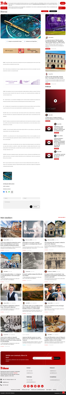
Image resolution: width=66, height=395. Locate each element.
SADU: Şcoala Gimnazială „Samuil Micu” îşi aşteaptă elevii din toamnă (54, 77)
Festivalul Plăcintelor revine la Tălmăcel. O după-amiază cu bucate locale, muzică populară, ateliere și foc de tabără (55, 339)
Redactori (52, 367)
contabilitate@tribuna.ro (55, 379)
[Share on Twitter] (6, 192)
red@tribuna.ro (6, 382)
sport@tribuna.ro (53, 373)
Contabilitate (53, 376)
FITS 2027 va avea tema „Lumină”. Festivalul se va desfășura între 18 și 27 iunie (32, 244)
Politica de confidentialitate (38, 389)
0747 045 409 (29, 370)
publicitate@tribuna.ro (31, 382)
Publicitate (29, 376)
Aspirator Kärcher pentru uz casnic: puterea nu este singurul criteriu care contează (32, 339)
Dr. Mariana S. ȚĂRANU (52, 271)
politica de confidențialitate (39, 3)
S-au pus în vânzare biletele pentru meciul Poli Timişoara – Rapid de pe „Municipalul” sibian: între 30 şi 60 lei (55, 41)
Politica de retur (26, 389)
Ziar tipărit (48, 389)
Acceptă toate (45, 11)
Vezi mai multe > (61, 217)
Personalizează (53, 11)
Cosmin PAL (28, 271)
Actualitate (48, 48)
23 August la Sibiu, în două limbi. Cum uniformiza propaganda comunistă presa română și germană (55, 276)
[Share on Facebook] (4, 192)
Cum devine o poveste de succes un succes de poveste (59, 156)
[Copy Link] (12, 192)
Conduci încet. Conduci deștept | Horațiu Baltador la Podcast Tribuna (54, 118)
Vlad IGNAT (6, 271)
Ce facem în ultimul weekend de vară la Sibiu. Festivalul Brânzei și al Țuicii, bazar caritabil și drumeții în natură (11, 244)
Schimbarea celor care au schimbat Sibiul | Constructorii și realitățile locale (59, 128)
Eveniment (4, 7)
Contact (62, 3)
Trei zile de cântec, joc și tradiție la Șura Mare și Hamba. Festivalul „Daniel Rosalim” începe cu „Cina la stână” (33, 307)
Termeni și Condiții (15, 389)
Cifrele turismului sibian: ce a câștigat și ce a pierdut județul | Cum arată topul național (11, 276)
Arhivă (54, 389)
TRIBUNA (15, 373)
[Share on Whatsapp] (9, 192)
